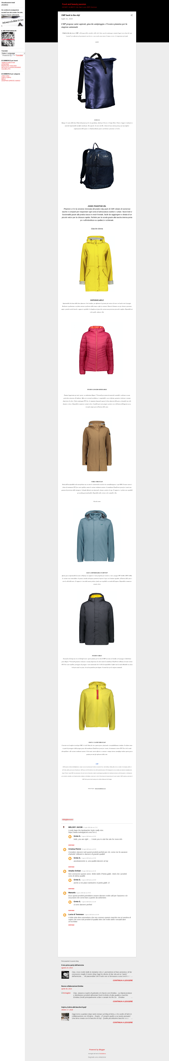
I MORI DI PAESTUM (8, 62)
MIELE (3, 79)
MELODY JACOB (75, 827)
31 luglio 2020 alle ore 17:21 (90, 827)
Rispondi (71, 845)
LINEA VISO (5, 76)
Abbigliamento (67, 819)
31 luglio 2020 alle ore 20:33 (89, 849)
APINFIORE (5, 64)
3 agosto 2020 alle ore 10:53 (89, 880)
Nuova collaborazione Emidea (72, 986)
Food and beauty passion (74, 4)
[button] (132, 15)
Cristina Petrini (74, 849)
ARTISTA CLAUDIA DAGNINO (11, 67)
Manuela (71, 893)
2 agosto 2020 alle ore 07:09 (83, 892)
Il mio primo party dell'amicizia (72, 965)
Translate (19, 55)
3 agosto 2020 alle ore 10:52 (89, 858)
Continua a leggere (123, 980)
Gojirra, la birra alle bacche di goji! (73, 1007)
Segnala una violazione (97, 1057)
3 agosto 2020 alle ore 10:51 (89, 836)
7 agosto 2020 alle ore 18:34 (91, 914)
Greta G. (77, 836)
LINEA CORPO (6, 77)
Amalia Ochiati (74, 871)
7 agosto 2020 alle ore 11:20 (89, 901)
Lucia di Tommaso (76, 914)
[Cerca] (135, 5)
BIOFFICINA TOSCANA (9, 66)
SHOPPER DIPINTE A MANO (10, 80)
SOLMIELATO (5, 69)
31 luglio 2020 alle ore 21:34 (89, 871)
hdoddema (103, 1053)
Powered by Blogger (97, 1050)
